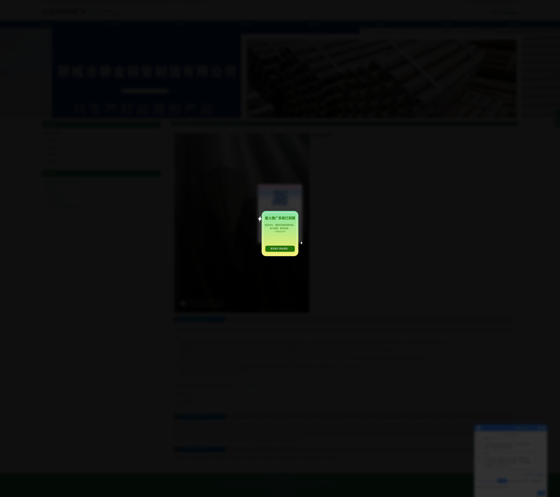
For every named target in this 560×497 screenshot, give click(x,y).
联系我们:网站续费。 (280, 249)
